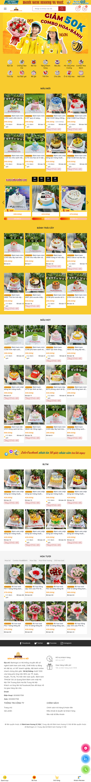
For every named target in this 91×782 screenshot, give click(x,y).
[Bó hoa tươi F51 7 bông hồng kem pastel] (14, 574)
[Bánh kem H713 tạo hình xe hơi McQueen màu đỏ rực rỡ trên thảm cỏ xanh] (35, 375)
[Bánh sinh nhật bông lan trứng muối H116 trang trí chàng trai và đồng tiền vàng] (56, 519)
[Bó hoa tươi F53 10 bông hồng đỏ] (35, 611)
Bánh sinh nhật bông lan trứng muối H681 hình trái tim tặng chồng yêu (14, 388)
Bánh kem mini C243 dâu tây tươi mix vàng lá (13, 256)
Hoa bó (8, 561)
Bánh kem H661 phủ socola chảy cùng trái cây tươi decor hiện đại (34, 296)
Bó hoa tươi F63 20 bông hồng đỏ (55, 588)
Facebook (26, 643)
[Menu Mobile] (5, 8)
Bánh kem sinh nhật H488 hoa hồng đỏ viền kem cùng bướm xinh (77, 117)
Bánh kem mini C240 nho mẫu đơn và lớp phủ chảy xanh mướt (35, 256)
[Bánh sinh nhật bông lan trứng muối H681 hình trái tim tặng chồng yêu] (14, 375)
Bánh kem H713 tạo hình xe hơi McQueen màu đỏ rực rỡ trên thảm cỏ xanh (35, 388)
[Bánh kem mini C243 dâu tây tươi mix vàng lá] (14, 243)
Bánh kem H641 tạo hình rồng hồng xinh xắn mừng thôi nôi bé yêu (54, 348)
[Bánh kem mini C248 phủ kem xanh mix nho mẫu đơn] (35, 335)
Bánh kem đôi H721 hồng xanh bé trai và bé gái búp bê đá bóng (13, 428)
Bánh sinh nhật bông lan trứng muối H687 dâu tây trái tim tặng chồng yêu (14, 532)
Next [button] (87, 202)
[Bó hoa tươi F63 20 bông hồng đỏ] (56, 574)
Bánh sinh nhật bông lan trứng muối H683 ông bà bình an (77, 493)
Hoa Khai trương (45, 561)
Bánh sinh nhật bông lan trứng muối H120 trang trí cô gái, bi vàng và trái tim (35, 532)
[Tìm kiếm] (62, 8)
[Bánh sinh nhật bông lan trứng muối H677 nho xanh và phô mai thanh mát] (14, 479)
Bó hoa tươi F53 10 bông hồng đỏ (33, 625)
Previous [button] (3, 202)
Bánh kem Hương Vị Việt (62, 724)
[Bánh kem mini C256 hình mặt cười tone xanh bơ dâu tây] (14, 335)
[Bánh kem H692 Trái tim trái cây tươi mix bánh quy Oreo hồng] (14, 283)
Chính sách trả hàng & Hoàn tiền (60, 708)
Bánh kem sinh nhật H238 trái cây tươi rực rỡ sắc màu (77, 157)
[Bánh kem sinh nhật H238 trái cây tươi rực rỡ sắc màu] (77, 143)
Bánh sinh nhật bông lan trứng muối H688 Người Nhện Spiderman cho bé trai (35, 493)
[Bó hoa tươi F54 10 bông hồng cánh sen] (56, 611)
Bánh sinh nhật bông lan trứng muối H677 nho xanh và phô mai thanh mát (14, 493)
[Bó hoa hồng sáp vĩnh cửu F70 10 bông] (35, 574)
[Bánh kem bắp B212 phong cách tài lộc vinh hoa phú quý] (56, 375)
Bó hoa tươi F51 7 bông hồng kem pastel (12, 588)
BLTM (45, 464)
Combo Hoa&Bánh (20, 561)
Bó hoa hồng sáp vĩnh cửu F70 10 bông (34, 588)
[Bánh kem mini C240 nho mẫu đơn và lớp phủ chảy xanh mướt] (35, 243)
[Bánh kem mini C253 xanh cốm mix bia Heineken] (14, 103)
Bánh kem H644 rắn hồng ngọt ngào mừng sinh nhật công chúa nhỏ (33, 428)
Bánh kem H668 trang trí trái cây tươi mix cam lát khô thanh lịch (55, 256)
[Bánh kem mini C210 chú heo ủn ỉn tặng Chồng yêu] (35, 143)
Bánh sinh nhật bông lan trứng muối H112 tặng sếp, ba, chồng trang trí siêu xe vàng (56, 157)
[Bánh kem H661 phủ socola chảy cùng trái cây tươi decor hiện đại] (35, 283)
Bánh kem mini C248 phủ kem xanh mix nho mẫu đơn (35, 348)
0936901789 (18, 695)
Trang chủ (8, 708)
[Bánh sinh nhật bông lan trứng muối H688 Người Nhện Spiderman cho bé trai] (35, 479)
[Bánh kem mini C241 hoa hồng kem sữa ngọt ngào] (77, 375)
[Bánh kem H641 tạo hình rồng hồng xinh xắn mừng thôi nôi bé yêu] (56, 335)
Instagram (67, 643)
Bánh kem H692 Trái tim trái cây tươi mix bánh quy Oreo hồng (13, 296)
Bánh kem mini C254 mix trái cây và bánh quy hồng (77, 296)
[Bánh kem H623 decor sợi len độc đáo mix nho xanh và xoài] (77, 243)
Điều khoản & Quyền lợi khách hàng (61, 711)
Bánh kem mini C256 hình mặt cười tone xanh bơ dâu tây (13, 348)
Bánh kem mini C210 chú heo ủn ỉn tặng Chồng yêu (35, 157)
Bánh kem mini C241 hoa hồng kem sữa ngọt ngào (77, 388)
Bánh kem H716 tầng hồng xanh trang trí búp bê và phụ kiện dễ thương (76, 428)
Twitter (40, 643)
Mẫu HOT (45, 320)
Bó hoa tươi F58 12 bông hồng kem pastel (76, 588)
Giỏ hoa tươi (59, 561)
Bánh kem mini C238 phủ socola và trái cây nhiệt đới (56, 296)
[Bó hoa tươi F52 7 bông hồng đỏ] (14, 611)
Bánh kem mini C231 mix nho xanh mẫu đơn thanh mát (13, 157)
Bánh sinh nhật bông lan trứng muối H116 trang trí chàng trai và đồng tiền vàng (56, 532)
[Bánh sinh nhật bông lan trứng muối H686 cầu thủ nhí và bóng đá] (77, 519)
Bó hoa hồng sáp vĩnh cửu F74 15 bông (76, 625)
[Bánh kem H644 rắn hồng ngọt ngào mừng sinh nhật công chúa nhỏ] (35, 415)
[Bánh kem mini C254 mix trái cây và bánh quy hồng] (77, 283)
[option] (45, 33)
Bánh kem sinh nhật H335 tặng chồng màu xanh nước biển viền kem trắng (56, 117)
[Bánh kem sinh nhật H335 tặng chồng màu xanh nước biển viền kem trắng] (56, 103)
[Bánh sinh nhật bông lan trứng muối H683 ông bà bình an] (77, 479)
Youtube (53, 643)
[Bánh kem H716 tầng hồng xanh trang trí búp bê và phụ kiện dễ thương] (77, 415)
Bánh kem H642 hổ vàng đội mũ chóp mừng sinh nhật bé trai (77, 348)
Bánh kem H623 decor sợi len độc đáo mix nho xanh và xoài (76, 256)
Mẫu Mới (46, 88)
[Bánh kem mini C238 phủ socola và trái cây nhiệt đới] (56, 283)
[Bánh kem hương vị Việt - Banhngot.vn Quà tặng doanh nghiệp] (16, 9)
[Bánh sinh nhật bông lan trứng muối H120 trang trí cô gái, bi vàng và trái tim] (35, 519)
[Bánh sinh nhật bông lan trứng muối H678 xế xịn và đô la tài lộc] (56, 479)
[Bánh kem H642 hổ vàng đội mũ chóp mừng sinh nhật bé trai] (77, 335)
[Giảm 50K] (45, 33)
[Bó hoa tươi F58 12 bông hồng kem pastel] (77, 574)
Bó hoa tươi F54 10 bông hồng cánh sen (55, 625)
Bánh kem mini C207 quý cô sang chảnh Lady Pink (35, 117)
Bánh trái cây (45, 228)
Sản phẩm (8, 711)
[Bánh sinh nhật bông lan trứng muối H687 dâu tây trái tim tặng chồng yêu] (14, 519)
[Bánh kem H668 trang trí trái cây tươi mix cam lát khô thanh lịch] (56, 243)
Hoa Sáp (33, 561)
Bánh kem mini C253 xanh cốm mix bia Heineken (13, 117)
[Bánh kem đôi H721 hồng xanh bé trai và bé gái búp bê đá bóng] (14, 415)
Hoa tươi (45, 556)
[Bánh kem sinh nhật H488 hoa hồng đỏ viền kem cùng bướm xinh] (77, 103)
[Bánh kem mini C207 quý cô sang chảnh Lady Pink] (35, 103)
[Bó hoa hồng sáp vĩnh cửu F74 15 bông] (77, 611)
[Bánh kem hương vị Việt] (45, 2)
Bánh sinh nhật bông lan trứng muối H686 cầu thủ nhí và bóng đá (77, 532)
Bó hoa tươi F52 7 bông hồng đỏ (12, 625)
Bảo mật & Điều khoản (55, 714)
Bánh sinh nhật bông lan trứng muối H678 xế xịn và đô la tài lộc (56, 493)
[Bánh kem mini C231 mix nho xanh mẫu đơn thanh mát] (14, 143)
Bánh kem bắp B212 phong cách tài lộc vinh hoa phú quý (55, 388)
